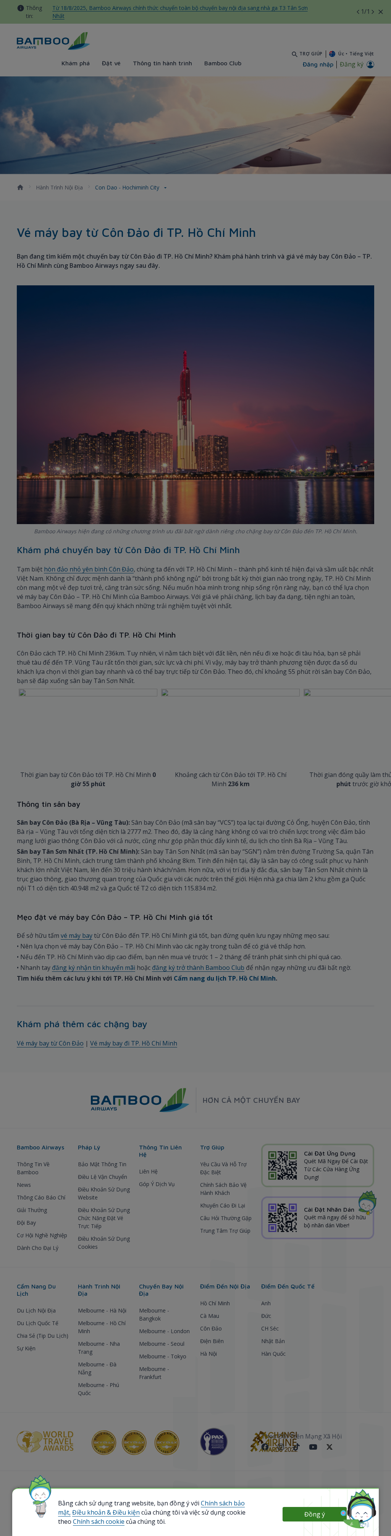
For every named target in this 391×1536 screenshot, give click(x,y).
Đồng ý (314, 1514)
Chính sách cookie (98, 1521)
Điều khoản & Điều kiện (106, 1512)
